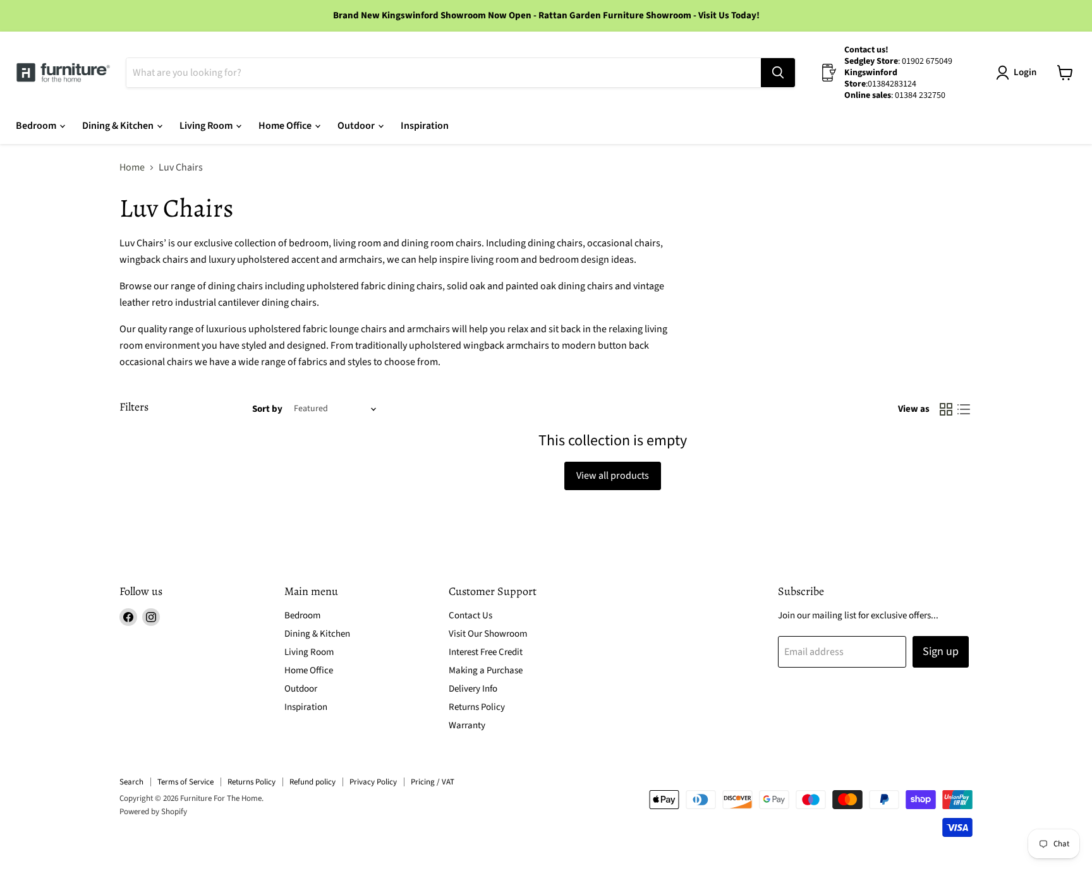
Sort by (267, 409)
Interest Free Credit (486, 652)
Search (131, 782)
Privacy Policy (373, 782)
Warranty (467, 725)
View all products (612, 476)
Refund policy (312, 782)
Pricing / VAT (432, 782)
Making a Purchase (486, 670)
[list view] (964, 409)
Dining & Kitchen (118, 126)
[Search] (778, 72)
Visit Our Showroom (488, 633)
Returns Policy (477, 707)
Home (132, 167)
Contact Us (470, 615)
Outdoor (357, 126)
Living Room (206, 126)
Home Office (285, 126)
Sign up (941, 651)
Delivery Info (473, 688)
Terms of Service (185, 782)
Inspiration (425, 126)
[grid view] (946, 409)
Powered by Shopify (153, 811)
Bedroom (37, 126)
